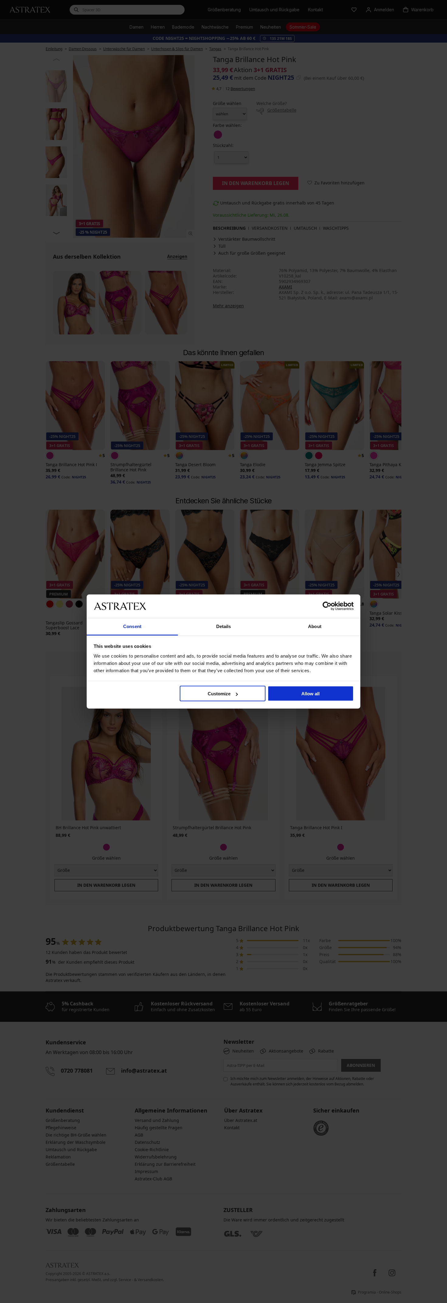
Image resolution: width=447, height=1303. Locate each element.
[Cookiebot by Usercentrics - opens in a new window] (327, 606)
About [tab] (314, 626)
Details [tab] (223, 626)
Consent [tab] (132, 626)
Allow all (310, 693)
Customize (219, 693)
